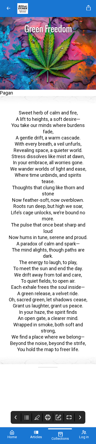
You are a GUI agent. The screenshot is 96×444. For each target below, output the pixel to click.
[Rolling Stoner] (49, 8)
